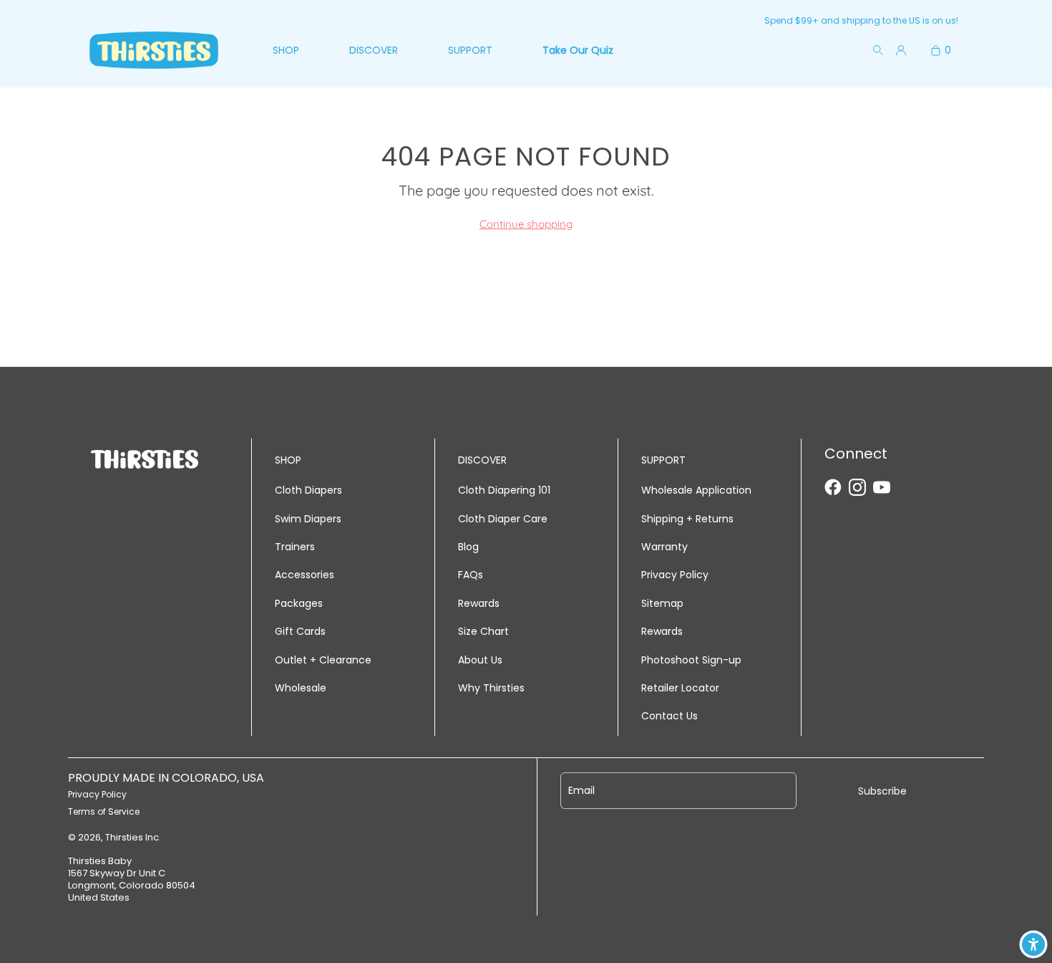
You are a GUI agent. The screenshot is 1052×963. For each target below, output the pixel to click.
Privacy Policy (674, 574)
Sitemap (662, 603)
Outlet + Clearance (323, 660)
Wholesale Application (696, 490)
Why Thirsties (491, 688)
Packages (299, 603)
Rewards (479, 603)
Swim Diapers (308, 519)
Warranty (664, 547)
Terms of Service (104, 811)
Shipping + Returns (687, 519)
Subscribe (882, 791)
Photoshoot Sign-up (691, 660)
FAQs (470, 574)
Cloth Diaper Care (502, 519)
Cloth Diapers (308, 490)
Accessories (304, 574)
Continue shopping (526, 224)
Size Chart (483, 631)
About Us (480, 660)
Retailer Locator (680, 688)
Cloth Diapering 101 (504, 490)
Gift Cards (300, 631)
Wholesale (300, 688)
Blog (468, 547)
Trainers (295, 547)
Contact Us (669, 716)
